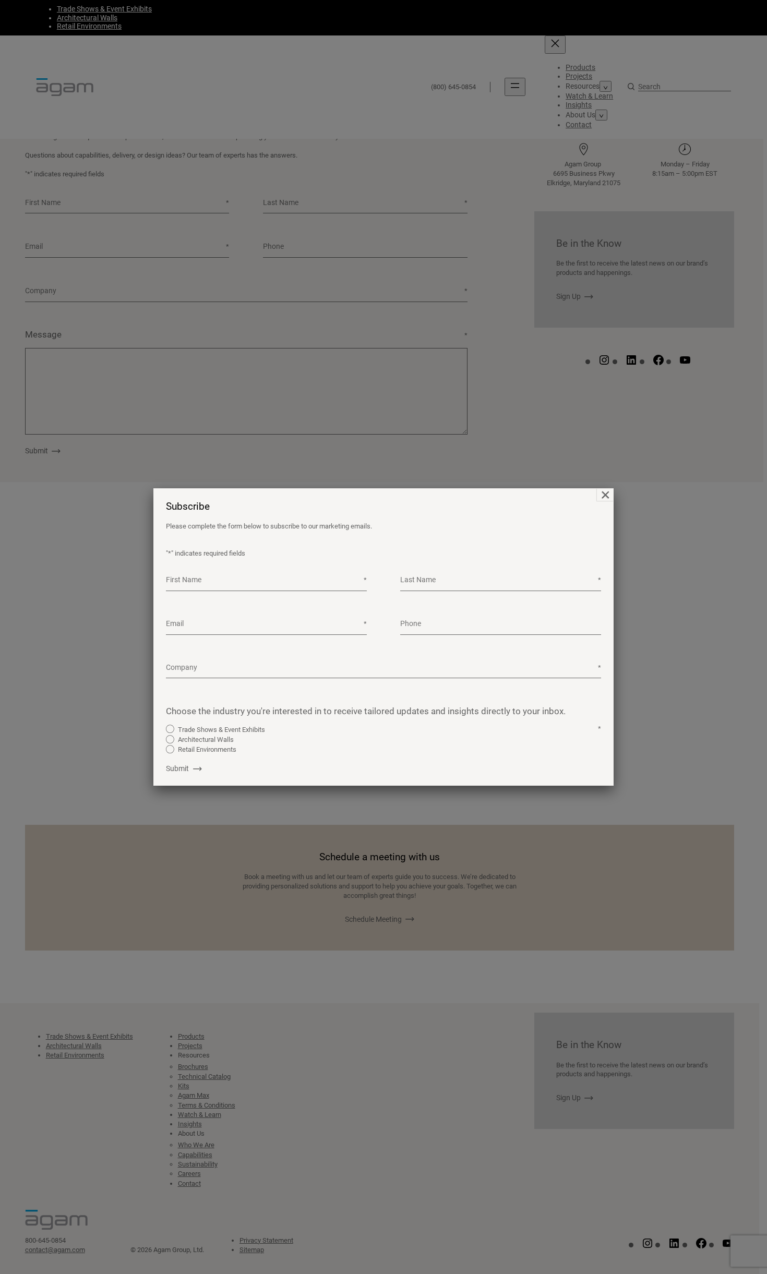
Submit (177, 768)
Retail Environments (207, 749)
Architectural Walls (206, 739)
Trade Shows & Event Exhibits (221, 730)
